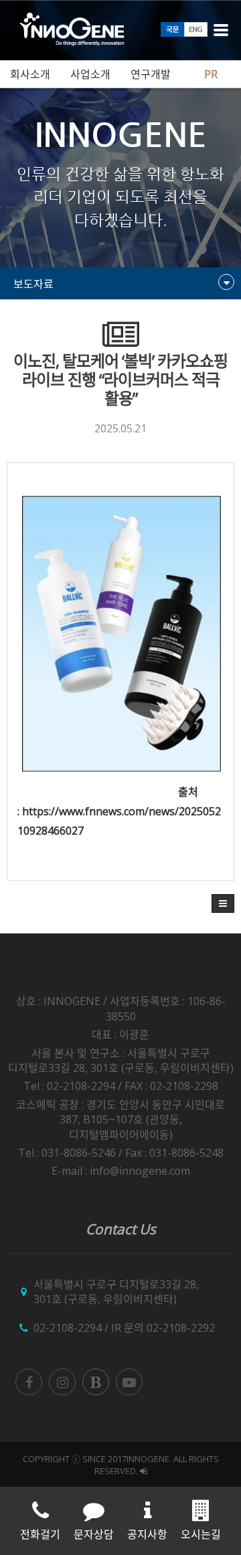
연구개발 (151, 74)
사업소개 (90, 74)
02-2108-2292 (181, 1327)
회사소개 (30, 74)
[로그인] (143, 1471)
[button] (223, 903)
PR (211, 74)
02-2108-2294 (67, 1327)
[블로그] (95, 1382)
